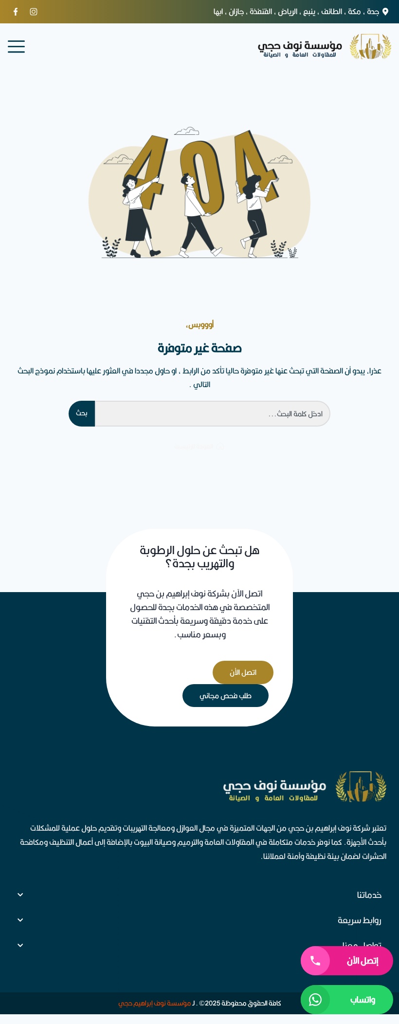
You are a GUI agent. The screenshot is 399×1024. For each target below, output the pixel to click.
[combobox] (212, 414)
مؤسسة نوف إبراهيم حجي (154, 1003)
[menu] (16, 46)
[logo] (324, 46)
